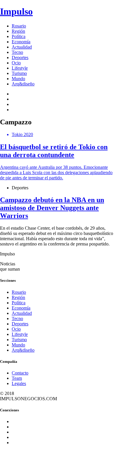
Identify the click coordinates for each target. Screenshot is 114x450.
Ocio (16, 62)
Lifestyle (20, 68)
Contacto (20, 372)
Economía (21, 41)
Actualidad (22, 46)
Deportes (20, 57)
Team (17, 378)
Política (18, 36)
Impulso (16, 11)
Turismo (19, 73)
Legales (19, 383)
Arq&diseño (23, 83)
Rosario (19, 25)
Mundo (18, 78)
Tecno (17, 52)
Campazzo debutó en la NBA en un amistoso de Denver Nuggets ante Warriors (52, 207)
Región (18, 31)
